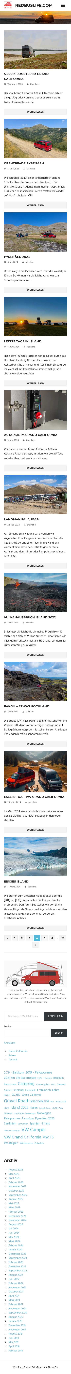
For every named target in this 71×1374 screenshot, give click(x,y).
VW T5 (48, 1137)
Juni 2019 (14, 1338)
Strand (46, 1123)
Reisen (12, 1055)
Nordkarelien (30, 1113)
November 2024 (18, 1220)
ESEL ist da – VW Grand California (34, 797)
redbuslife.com (34, 5)
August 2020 (16, 1317)
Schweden (23, 1124)
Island (6, 1108)
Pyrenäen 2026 (44, 1118)
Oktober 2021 (16, 1292)
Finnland (18, 1090)
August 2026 (16, 1170)
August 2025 (16, 1199)
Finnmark (30, 1090)
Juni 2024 (14, 1233)
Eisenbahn (61, 1084)
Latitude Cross (45, 1108)
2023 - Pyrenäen (44, 1078)
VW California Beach (12, 1130)
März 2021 (14, 1300)
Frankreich (44, 1090)
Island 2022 (19, 1108)
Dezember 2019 (17, 1325)
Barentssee (10, 1084)
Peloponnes (12, 1118)
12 (63, 938)
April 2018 (14, 1346)
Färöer (7, 1095)
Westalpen (11, 1143)
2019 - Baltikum (14, 1072)
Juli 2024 (14, 1229)
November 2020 (18, 1309)
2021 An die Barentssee (20, 1078)
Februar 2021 (16, 1304)
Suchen (8, 1027)
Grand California (18, 1051)
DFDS (53, 1084)
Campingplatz (43, 1084)
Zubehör (39, 1143)
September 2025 (18, 1195)
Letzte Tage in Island (22, 341)
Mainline (34, 84)
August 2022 (16, 1275)
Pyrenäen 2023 (17, 257)
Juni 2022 (14, 1279)
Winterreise (26, 1143)
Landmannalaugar (21, 519)
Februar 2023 (16, 1262)
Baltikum (58, 1078)
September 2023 (18, 1258)
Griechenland (39, 1101)
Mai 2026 (14, 1174)
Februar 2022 (16, 1283)
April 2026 (14, 1178)
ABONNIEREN (55, 1016)
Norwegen (44, 1113)
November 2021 (17, 1288)
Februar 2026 (16, 1182)
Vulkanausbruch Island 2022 (30, 617)
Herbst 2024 (60, 1101)
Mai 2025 (14, 1203)
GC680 (16, 1095)
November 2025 (17, 1186)
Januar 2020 (15, 1321)
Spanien (35, 1123)
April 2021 (14, 1296)
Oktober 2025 (16, 1191)
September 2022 (18, 1271)
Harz (52, 1101)
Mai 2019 (13, 1342)
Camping (26, 1084)
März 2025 (14, 1208)
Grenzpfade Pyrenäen (24, 163)
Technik (13, 1060)
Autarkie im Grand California (30, 435)
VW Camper (33, 1130)
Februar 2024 (16, 1245)
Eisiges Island (16, 881)
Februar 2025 (16, 1212)
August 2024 (16, 1224)
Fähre (55, 1090)
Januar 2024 (15, 1250)
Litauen (8, 1113)
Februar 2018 (16, 1351)
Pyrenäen (28, 1118)
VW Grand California (22, 1137)
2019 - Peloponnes (39, 1072)
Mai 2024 (14, 1237)
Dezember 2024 (17, 1216)
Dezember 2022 (17, 1267)
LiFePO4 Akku (57, 1108)
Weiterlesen (35, 111)
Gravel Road (16, 1101)
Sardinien (10, 1123)
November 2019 (17, 1330)
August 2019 (15, 1334)
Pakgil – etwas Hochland (26, 706)
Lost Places (19, 1113)
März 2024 (14, 1241)
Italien (34, 1108)
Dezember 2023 (17, 1254)
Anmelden (10, 1043)
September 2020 (18, 1313)
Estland (7, 1090)
